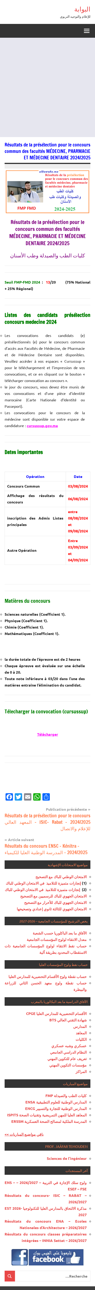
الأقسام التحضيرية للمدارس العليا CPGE (56, 1013)
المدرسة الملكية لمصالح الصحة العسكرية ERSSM (49, 1121)
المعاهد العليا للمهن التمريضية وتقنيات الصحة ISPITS (47, 1114)
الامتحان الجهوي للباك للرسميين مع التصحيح (53, 896)
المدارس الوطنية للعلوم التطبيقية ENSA (56, 1102)
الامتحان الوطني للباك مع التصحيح (61, 876)
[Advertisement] (47, 87)
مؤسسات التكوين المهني (68, 1065)
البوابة (82, 9)
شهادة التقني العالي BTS (68, 1019)
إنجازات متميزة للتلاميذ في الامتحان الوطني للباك (43, 883)
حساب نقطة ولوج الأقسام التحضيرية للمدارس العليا (48, 976)
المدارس (80, 1026)
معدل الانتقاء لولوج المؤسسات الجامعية (57, 939)
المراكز (81, 1071)
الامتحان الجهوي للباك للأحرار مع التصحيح (55, 902)
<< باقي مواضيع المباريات (24, 1134)
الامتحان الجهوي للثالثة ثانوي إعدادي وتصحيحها (52, 908)
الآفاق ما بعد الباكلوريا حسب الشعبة (60, 933)
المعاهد (81, 1032)
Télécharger (47, 734)
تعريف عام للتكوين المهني (67, 1058)
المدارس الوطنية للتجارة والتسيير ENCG (56, 1108)
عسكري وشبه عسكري (69, 1045)
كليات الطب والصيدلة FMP (66, 1095)
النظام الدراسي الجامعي (68, 1052)
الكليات (81, 1039)
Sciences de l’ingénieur (67, 1158)
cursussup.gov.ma (42, 425)
